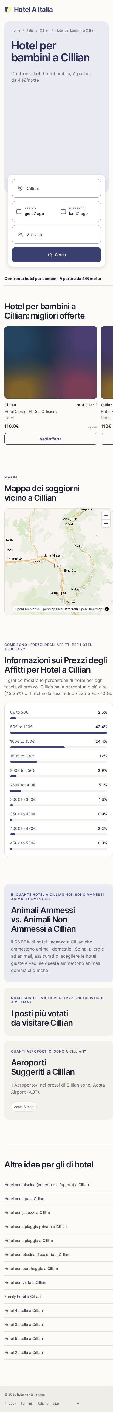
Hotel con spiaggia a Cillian (28, 1240)
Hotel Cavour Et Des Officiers (30, 411)
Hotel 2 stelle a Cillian (23, 1352)
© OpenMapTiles (50, 608)
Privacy (10, 1403)
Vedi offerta (50, 438)
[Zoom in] (106, 515)
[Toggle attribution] (106, 609)
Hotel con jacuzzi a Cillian (27, 1212)
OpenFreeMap (25, 608)
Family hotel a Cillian (22, 1296)
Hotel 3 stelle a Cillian (23, 1324)
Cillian (44, 30)
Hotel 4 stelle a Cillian (23, 1310)
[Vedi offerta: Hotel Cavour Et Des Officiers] (50, 362)
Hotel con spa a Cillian (24, 1198)
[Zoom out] (106, 523)
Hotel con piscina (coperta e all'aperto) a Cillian (46, 1184)
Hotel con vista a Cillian (25, 1282)
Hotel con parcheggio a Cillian (31, 1268)
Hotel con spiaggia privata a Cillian (35, 1226)
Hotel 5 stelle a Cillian (23, 1338)
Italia (30, 30)
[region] (59, 562)
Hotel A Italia (33, 9)
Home (15, 30)
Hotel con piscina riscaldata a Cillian (36, 1254)
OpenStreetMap (90, 608)
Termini (26, 1403)
